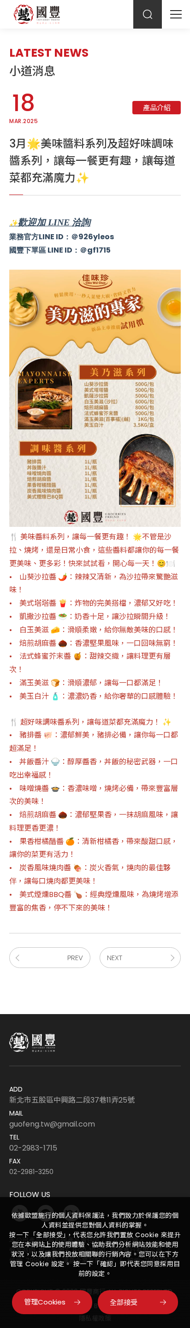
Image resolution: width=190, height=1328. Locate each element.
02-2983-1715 (33, 1148)
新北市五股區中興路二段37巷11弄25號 (72, 1100)
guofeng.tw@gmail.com (52, 1124)
